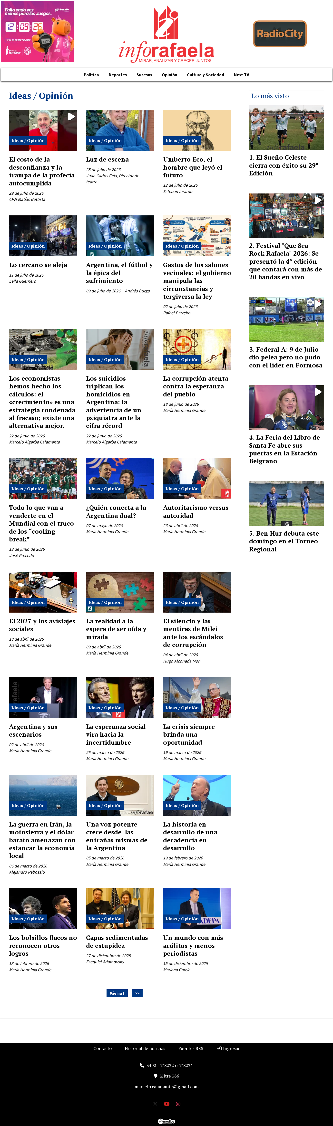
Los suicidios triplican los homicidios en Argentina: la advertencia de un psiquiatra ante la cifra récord (113, 402)
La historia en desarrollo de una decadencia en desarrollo (190, 836)
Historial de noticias (145, 1048)
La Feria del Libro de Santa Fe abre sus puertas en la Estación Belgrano (284, 449)
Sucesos (144, 74)
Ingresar (231, 1048)
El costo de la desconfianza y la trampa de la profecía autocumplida (42, 171)
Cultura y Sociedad (205, 74)
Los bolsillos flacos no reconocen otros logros (43, 945)
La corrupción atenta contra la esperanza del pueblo (195, 386)
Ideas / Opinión (28, 140)
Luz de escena (107, 159)
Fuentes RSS (190, 1048)
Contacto (102, 1048)
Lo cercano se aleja (38, 264)
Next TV (241, 74)
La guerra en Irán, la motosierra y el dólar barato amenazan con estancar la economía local (42, 840)
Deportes (118, 74)
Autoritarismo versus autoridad (195, 511)
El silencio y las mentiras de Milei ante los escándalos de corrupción (193, 633)
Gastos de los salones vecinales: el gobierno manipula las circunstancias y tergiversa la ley (197, 280)
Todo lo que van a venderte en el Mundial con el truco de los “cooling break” (41, 523)
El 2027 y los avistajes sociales (42, 625)
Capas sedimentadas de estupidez (117, 941)
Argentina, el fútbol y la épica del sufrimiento (119, 272)
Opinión (169, 74)
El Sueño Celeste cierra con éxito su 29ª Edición (284, 165)
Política (91, 74)
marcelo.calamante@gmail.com (167, 1086)
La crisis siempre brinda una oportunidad (189, 734)
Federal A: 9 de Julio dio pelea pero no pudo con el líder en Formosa (285, 357)
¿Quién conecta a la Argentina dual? (116, 511)
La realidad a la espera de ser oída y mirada (116, 629)
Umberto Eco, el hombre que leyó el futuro (192, 167)
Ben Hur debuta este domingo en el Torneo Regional (284, 541)
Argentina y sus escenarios (33, 730)
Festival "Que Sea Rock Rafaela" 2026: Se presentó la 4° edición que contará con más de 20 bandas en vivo (285, 261)
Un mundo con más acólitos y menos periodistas (193, 945)
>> (137, 993)
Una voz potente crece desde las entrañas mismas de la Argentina (116, 836)
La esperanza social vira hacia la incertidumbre (116, 734)
